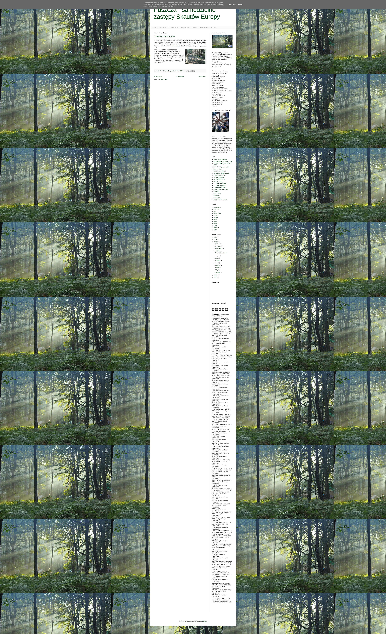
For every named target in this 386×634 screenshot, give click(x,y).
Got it (240, 4)
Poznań (216, 219)
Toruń (215, 229)
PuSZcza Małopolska (219, 179)
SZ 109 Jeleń (217, 193)
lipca (216, 258)
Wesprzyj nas (185, 27)
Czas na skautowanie (164, 36)
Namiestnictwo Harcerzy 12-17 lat (223, 161)
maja (216, 263)
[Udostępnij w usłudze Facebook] (192, 71)
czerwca (217, 260)
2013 (215, 242)
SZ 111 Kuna (217, 197)
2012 (215, 275)
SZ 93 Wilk (216, 191)
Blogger (204, 621)
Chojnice (216, 209)
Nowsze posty (158, 76)
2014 (215, 239)
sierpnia (217, 256)
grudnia (217, 244)
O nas (154, 27)
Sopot (215, 211)
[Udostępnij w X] (191, 71)
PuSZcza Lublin (218, 181)
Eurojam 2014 (217, 169)
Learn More (232, 4)
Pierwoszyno (217, 207)
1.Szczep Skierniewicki (220, 183)
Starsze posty (202, 76)
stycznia (217, 272)
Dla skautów (163, 27)
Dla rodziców (174, 27)
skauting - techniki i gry (220, 175)
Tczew (215, 225)
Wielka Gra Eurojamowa (220, 200)
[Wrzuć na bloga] (189, 71)
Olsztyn (216, 217)
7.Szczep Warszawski (219, 185)
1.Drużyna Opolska (219, 177)
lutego (217, 270)
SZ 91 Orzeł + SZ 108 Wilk (221, 189)
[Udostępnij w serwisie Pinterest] (194, 71)
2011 (215, 277)
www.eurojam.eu (175, 46)
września (218, 251)
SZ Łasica (216, 195)
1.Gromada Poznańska (220, 187)
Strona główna (180, 76)
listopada (218, 246)
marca (217, 267)
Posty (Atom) (164, 79)
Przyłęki (216, 223)
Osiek (215, 221)
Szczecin (216, 215)
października (219, 248)
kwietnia (217, 265)
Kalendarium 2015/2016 (208, 27)
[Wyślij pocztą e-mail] (187, 71)
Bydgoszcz (217, 227)
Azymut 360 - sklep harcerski (221, 173)
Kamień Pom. (217, 213)
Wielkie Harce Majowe (220, 171)
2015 (215, 237)
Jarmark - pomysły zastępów (221, 167)
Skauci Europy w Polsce (220, 159)
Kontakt (194, 27)
